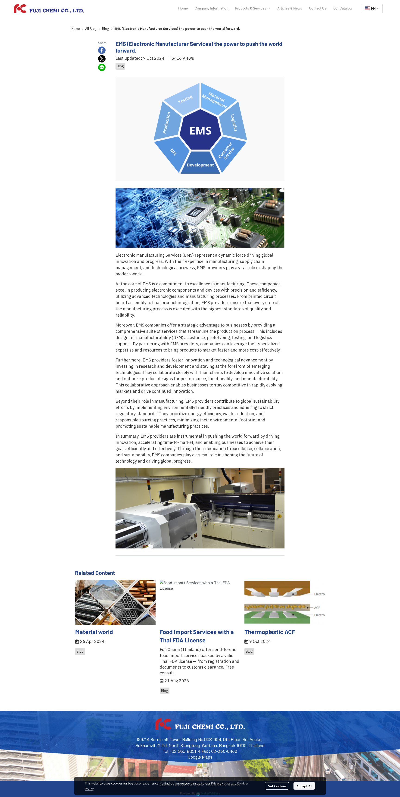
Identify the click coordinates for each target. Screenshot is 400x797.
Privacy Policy (220, 783)
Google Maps (200, 757)
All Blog (91, 29)
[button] (372, 8)
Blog (105, 29)
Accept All (304, 786)
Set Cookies (277, 786)
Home (76, 29)
